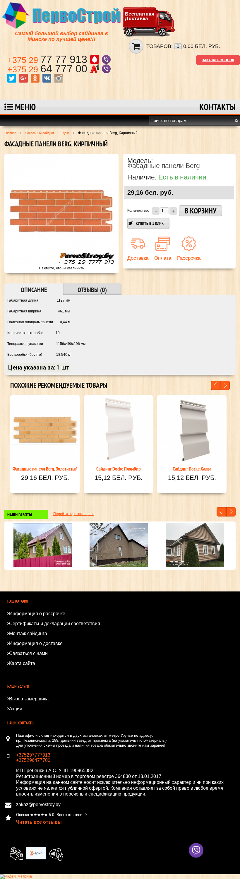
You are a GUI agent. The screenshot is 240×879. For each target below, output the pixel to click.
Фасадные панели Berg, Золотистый (45, 468)
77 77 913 (48, 59)
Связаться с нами (28, 653)
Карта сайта (22, 663)
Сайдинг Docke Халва (192, 468)
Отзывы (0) (92, 290)
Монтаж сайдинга (28, 633)
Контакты (217, 106)
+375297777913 (33, 755)
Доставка (137, 258)
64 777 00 (48, 69)
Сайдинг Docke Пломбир (118, 468)
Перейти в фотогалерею (73, 514)
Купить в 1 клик (150, 223)
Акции (15, 708)
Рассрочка (188, 258)
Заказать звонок (218, 60)
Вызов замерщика (29, 698)
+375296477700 (33, 760)
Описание (34, 290)
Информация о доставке (36, 643)
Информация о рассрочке (37, 613)
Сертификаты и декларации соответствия (54, 623)
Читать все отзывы (39, 822)
